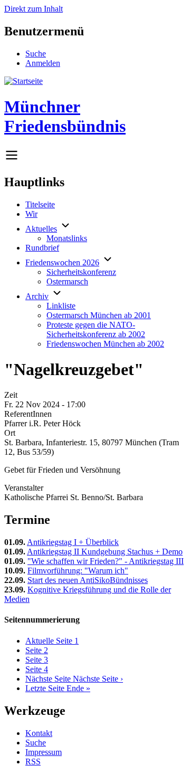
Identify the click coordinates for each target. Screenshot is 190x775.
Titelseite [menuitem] (40, 204)
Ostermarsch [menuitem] (67, 281)
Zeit (10, 394)
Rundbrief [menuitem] (42, 247)
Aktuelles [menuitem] (41, 228)
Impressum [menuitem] (43, 752)
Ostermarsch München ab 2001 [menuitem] (98, 315)
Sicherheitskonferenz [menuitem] (81, 271)
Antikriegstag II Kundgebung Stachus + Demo (105, 551)
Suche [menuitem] (35, 53)
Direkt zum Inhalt (33, 8)
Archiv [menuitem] (37, 296)
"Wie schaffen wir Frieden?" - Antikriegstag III (105, 561)
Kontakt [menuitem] (38, 733)
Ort (9, 432)
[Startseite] (23, 80)
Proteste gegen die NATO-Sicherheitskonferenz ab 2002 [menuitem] (95, 329)
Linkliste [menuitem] (60, 305)
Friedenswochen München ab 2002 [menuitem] (105, 343)
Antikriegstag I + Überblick (73, 542)
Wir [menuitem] (31, 213)
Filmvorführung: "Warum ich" (77, 570)
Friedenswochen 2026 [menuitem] (62, 262)
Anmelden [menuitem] (42, 63)
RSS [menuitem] (33, 761)
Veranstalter (23, 487)
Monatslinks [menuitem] (66, 238)
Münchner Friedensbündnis (65, 116)
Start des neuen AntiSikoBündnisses (87, 580)
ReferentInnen (28, 413)
